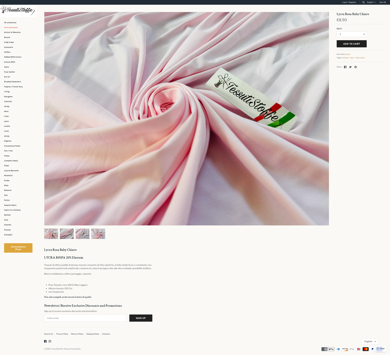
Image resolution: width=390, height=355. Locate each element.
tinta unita (360, 58)
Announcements (11, 27)
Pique (6, 165)
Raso (6, 185)
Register (352, 2)
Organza (7, 141)
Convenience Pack (18, 248)
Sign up (141, 318)
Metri (339, 28)
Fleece (6, 156)
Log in (344, 2)
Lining (6, 91)
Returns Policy (77, 334)
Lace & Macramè (11, 171)
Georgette (8, 96)
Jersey (6, 106)
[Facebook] (45, 341)
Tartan (7, 200)
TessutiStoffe (57, 349)
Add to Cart (351, 43)
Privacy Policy (62, 334)
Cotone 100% (9, 62)
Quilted (7, 215)
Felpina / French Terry (13, 87)
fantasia (345, 58)
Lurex (6, 131)
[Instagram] (50, 341)
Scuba (6, 180)
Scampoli (8, 235)
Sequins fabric (10, 205)
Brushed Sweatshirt (12, 82)
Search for (48, 334)
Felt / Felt (8, 151)
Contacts (106, 334)
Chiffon (7, 52)
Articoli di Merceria (12, 32)
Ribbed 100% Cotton (12, 57)
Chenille (7, 225)
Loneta (7, 126)
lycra (352, 58)
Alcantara (8, 175)
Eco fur (7, 77)
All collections (10, 22)
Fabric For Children (12, 210)
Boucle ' (7, 37)
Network (7, 190)
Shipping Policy (92, 334)
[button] (322, 118)
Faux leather (9, 72)
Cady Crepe (9, 42)
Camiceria (8, 47)
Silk (6, 195)
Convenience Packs (12, 146)
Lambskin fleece (11, 161)
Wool (6, 111)
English (370, 2)
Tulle (6, 220)
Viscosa (7, 230)
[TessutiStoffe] (18, 11)
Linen (6, 116)
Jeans (6, 67)
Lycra (6, 121)
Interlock (8, 101)
